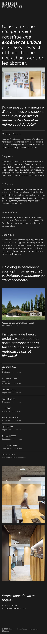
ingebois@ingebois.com (15, 608)
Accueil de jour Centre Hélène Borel (18, 324)
